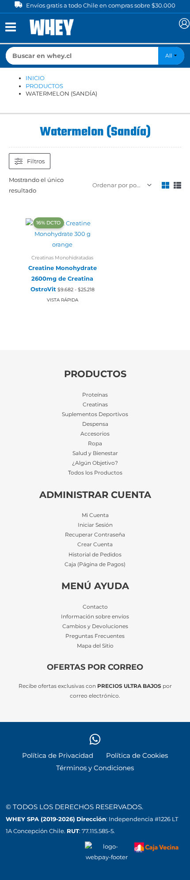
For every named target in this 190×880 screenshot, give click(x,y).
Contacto (95, 607)
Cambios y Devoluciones (95, 626)
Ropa (95, 443)
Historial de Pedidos (95, 555)
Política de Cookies (137, 756)
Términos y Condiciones (95, 768)
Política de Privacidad (57, 756)
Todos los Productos (95, 473)
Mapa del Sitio (95, 646)
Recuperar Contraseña (95, 535)
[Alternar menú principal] (10, 27)
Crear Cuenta (95, 544)
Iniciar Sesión (95, 525)
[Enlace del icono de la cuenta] (184, 23)
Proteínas (95, 395)
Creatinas (95, 404)
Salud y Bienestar (95, 453)
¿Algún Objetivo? (95, 463)
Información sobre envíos (95, 617)
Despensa (95, 424)
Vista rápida (62, 300)
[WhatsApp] (95, 739)
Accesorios (95, 434)
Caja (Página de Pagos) (95, 564)
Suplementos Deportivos (95, 414)
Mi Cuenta (95, 515)
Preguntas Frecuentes (95, 636)
